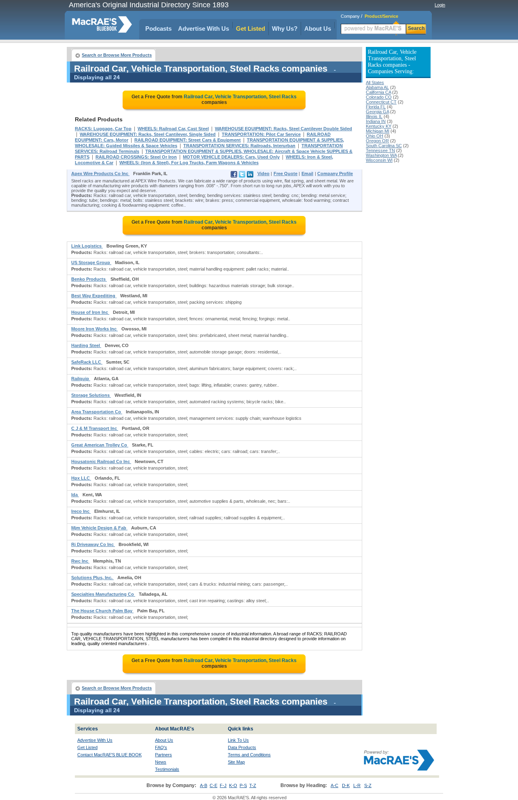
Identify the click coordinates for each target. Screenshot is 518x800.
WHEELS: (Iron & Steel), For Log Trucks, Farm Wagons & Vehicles (189, 162)
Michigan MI (377, 131)
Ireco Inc (81, 511)
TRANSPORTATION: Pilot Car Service (261, 134)
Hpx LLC (81, 478)
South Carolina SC (384, 145)
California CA (378, 92)
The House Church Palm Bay (102, 610)
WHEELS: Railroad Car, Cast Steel (173, 128)
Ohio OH (374, 135)
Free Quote (285, 173)
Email (307, 173)
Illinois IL (374, 116)
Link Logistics (87, 245)
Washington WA (381, 155)
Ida (75, 494)
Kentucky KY (378, 126)
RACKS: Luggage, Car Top (103, 128)
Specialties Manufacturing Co (103, 594)
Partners (163, 754)
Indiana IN (376, 121)
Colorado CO (379, 97)
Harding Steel (86, 345)
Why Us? (284, 28)
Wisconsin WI (379, 160)
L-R (357, 785)
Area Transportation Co (96, 411)
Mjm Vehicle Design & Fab (99, 527)
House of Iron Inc (90, 312)
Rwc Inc (80, 561)
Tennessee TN (380, 150)
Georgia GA (377, 111)
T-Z (252, 785)
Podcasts (158, 28)
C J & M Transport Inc (94, 428)
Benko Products (89, 279)
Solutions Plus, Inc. (92, 577)
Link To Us (238, 740)
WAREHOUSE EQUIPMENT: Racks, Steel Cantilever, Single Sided (148, 134)
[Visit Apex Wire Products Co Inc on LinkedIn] (250, 176)
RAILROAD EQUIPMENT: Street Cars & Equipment (187, 140)
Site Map (236, 762)
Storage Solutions (91, 395)
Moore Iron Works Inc (94, 328)
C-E (213, 785)
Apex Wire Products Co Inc (100, 173)
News (160, 762)
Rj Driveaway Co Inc (93, 544)
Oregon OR (377, 140)
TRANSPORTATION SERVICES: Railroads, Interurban (239, 145)
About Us (317, 28)
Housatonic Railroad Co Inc (101, 461)
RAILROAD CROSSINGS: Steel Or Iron (136, 156)
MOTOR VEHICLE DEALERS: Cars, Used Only (231, 156)
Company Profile (335, 173)
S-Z (368, 785)
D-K (346, 785)
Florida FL (376, 106)
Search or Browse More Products (117, 55)
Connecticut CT (381, 101)
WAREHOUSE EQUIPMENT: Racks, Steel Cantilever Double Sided (283, 128)
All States (375, 82)
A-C (334, 785)
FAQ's (161, 747)
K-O (233, 785)
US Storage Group (91, 262)
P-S (243, 785)
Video (263, 173)
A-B (203, 785)
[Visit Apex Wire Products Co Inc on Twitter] (242, 176)
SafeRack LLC (86, 362)
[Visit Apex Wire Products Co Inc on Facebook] (234, 176)
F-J (223, 785)
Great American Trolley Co (99, 444)
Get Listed (250, 28)
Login (440, 4)
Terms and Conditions (249, 754)
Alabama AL (377, 87)
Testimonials (167, 769)
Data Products (242, 747)
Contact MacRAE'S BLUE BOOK (109, 754)
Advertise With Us (203, 28)
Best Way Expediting (94, 295)
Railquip (80, 378)
